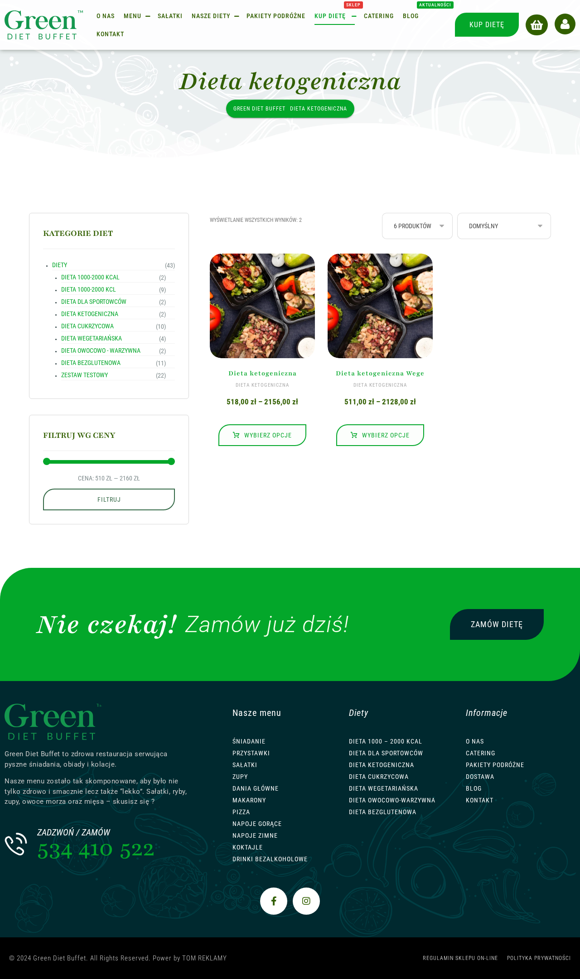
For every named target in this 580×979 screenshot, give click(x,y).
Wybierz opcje (268, 435)
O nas (475, 741)
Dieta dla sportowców (93, 301)
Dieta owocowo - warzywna (100, 350)
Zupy (240, 776)
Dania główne (255, 788)
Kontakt (479, 800)
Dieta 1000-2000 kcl (88, 289)
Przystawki (251, 753)
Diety (59, 265)
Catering (480, 753)
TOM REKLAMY (204, 958)
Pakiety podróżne (495, 764)
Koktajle (247, 847)
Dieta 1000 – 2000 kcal (385, 741)
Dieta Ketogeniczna (381, 764)
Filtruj (109, 499)
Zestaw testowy (84, 375)
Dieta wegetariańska (91, 338)
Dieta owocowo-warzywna (392, 800)
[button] (537, 25)
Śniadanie (249, 741)
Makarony (249, 800)
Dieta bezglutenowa (91, 362)
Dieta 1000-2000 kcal (90, 277)
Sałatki (244, 764)
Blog (474, 788)
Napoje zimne (255, 835)
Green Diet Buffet (259, 109)
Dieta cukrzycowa (87, 326)
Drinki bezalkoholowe (270, 859)
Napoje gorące (257, 823)
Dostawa (480, 776)
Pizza (241, 812)
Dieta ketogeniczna (89, 313)
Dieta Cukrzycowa (379, 776)
